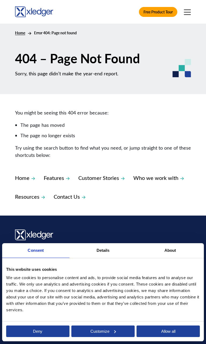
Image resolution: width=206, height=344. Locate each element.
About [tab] (170, 250)
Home (20, 32)
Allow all (168, 331)
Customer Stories (98, 177)
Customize (99, 331)
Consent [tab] (36, 250)
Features (54, 177)
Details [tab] (103, 250)
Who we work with (155, 177)
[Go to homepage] (34, 10)
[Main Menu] (187, 12)
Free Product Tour (158, 11)
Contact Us (67, 196)
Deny (37, 331)
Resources (27, 196)
